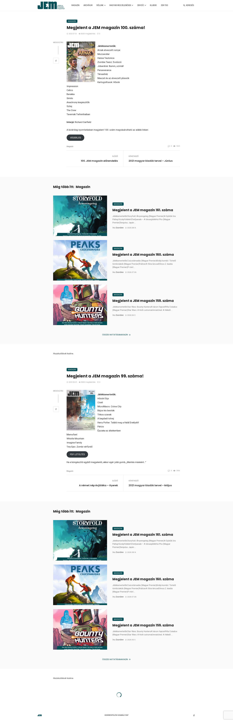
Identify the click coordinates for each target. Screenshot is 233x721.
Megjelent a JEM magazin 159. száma (143, 300)
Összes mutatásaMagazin (115, 334)
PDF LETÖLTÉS (77, 454)
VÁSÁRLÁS (75, 137)
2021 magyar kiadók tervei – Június (151, 160)
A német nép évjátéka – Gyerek (98, 485)
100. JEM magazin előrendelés (99, 160)
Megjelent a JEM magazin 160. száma (143, 254)
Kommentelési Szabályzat (117, 715)
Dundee (120, 227)
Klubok (153, 5)
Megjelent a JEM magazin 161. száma (142, 210)
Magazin (75, 5)
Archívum (87, 5)
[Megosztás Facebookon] (56, 61)
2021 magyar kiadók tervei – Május (150, 485)
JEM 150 (164, 5)
